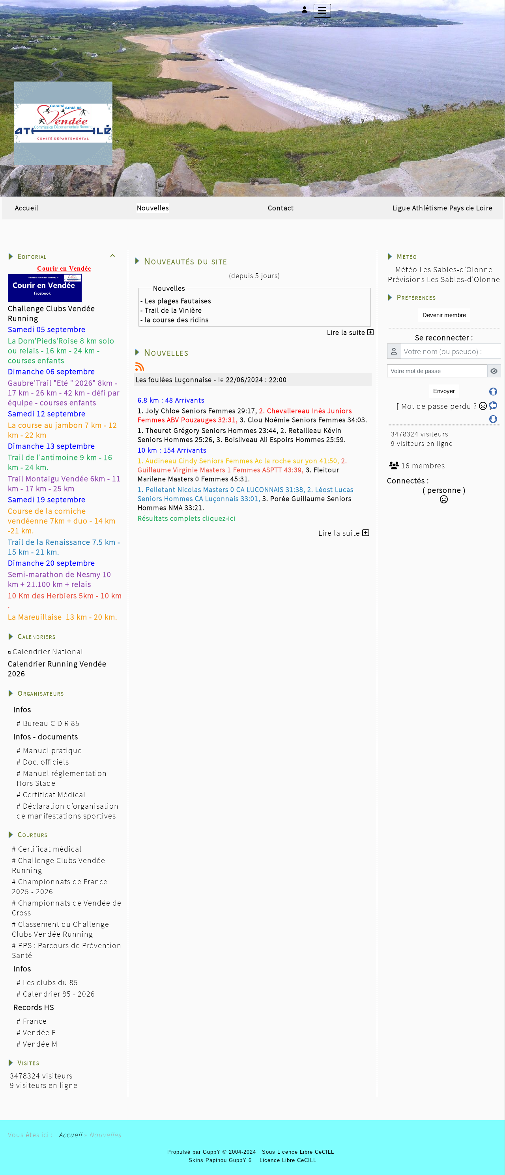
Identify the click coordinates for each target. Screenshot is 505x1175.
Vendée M (40, 1044)
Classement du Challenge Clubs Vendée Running (60, 929)
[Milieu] (493, 405)
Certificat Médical (54, 794)
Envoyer (444, 391)
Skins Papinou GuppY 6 (222, 1160)
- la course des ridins (174, 319)
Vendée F (39, 1032)
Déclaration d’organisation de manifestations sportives (68, 810)
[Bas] (493, 419)
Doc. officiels (46, 762)
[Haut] (493, 391)
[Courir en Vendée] (63, 122)
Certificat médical (50, 849)
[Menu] (322, 11)
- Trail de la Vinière (171, 310)
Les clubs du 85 (50, 982)
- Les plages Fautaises (175, 300)
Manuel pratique (52, 750)
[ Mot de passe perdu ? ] (444, 406)
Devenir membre (444, 315)
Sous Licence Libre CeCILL (299, 1152)
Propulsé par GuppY (195, 1152)
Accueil (70, 1134)
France (35, 1021)
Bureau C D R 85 (51, 723)
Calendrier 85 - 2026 (59, 994)
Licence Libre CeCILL (287, 1160)
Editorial (67, 256)
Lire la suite (347, 332)
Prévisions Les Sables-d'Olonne (444, 279)
